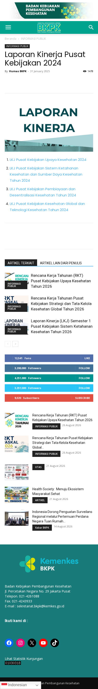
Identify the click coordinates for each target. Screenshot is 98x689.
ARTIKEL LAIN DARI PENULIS (61, 263)
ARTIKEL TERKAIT (21, 263)
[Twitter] (20, 82)
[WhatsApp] (31, 82)
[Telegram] (53, 82)
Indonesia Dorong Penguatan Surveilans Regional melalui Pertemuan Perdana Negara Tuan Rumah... (62, 516)
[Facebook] (9, 82)
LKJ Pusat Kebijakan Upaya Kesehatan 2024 (48, 159)
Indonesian (17, 685)
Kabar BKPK (42, 527)
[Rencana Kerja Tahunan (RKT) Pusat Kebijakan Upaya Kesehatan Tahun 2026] (17, 421)
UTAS (38, 467)
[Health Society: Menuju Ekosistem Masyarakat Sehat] (17, 495)
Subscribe (82, 398)
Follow (84, 368)
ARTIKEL (40, 500)
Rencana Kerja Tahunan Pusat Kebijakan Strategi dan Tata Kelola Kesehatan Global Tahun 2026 (61, 303)
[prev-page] (8, 344)
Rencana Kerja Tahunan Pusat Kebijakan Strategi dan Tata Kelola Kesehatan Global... (62, 442)
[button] (8, 27)
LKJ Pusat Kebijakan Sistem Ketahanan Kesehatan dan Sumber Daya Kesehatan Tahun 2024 (46, 174)
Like (87, 358)
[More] (64, 82)
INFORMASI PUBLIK (33, 39)
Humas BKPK (17, 71)
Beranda (10, 39)
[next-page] (15, 344)
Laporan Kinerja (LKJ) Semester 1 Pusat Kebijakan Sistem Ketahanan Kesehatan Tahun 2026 (62, 326)
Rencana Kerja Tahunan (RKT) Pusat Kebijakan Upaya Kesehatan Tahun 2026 (61, 281)
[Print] (42, 82)
